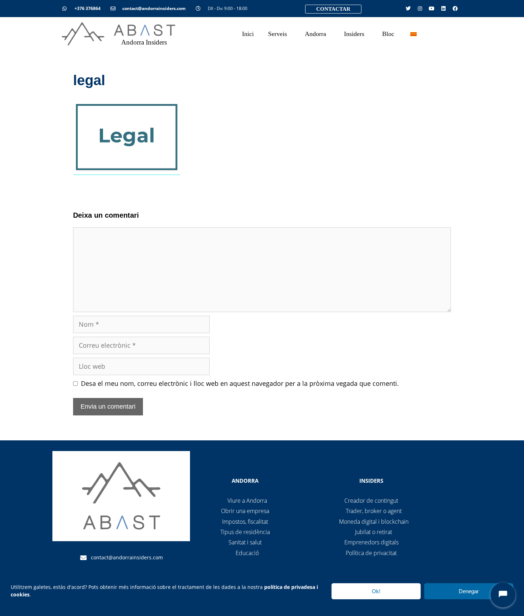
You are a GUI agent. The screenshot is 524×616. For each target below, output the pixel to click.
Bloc (388, 33)
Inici (248, 33)
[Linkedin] (443, 9)
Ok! (376, 591)
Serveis (277, 33)
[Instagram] (420, 9)
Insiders (354, 33)
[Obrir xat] (502, 595)
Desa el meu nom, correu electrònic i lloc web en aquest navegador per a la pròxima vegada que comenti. (240, 383)
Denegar (469, 591)
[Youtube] (432, 9)
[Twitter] (408, 9)
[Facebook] (455, 9)
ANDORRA (245, 480)
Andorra (315, 33)
